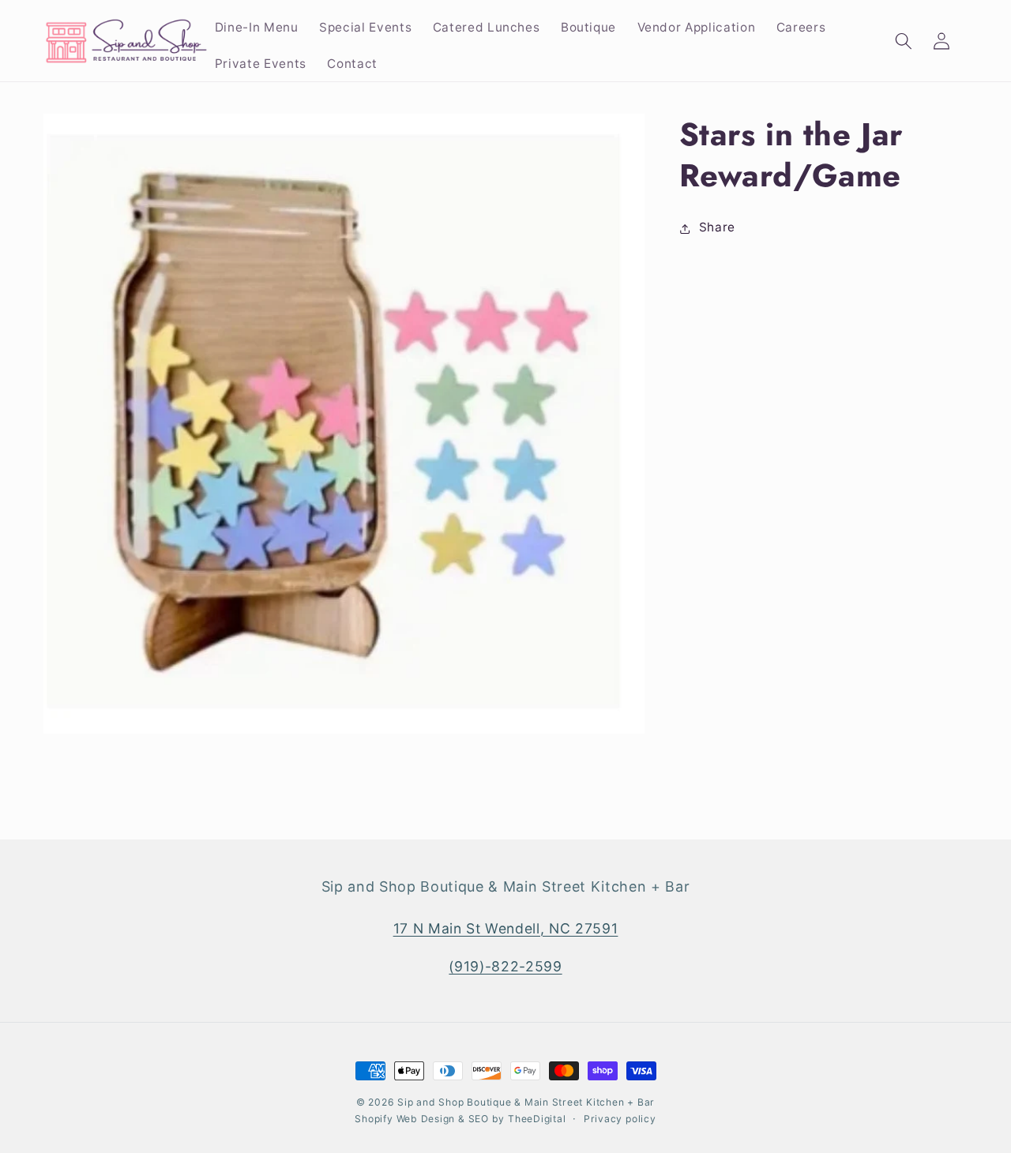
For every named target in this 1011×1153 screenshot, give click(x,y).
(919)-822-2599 (505, 965)
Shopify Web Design (405, 1119)
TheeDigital (537, 1119)
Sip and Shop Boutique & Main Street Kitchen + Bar (526, 1102)
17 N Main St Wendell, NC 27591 (505, 927)
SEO (480, 1119)
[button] (903, 41)
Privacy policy (620, 1119)
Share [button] (717, 227)
